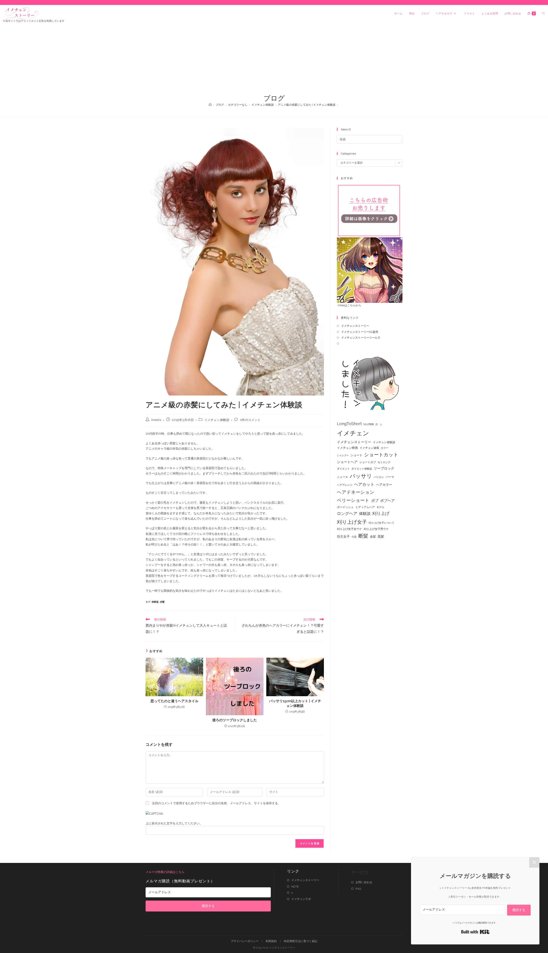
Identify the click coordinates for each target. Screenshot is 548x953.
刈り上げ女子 (352, 522)
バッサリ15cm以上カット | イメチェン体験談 (295, 703)
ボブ (374, 500)
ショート (356, 455)
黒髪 (381, 536)
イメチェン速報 (369, 447)
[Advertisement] (274, 61)
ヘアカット (364, 484)
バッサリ (361, 476)
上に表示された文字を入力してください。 (174, 823)
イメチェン (353, 433)
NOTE (295, 886)
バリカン (379, 477)
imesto (156, 420)
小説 (354, 536)
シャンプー (343, 455)
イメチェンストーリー (355, 325)
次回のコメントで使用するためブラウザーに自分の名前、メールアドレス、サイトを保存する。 (216, 803)
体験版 (155, 602)
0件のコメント (250, 420)
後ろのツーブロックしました (234, 720)
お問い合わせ (364, 882)
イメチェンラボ (301, 899)
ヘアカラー (384, 485)
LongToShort (349, 423)
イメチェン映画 (347, 447)
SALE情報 (368, 424)
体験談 (365, 513)
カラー (385, 447)
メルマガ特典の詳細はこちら (165, 872)
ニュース (342, 477)
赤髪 (162, 602)
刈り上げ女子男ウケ (376, 529)
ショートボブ (367, 462)
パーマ (390, 477)
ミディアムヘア (365, 507)
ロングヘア (347, 513)
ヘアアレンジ (344, 484)
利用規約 (271, 941)
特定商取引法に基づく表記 (300, 941)
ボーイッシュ (345, 507)
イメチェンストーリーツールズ (360, 337)
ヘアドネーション (355, 492)
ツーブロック (384, 468)
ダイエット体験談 (361, 468)
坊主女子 (343, 536)
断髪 (363, 536)
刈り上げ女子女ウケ (349, 529)
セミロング (384, 462)
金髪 (373, 536)
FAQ (358, 888)
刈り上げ (380, 513)
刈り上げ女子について (381, 522)
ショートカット (381, 454)
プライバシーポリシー (245, 941)
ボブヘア (387, 500)
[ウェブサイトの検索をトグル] (543, 13)
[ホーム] (210, 104)
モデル (380, 507)
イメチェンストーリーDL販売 (359, 331)
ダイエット (343, 468)
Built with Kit (208, 918)
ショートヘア (347, 462)
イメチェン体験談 (216, 420)
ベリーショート (353, 500)
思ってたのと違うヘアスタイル (174, 701)
